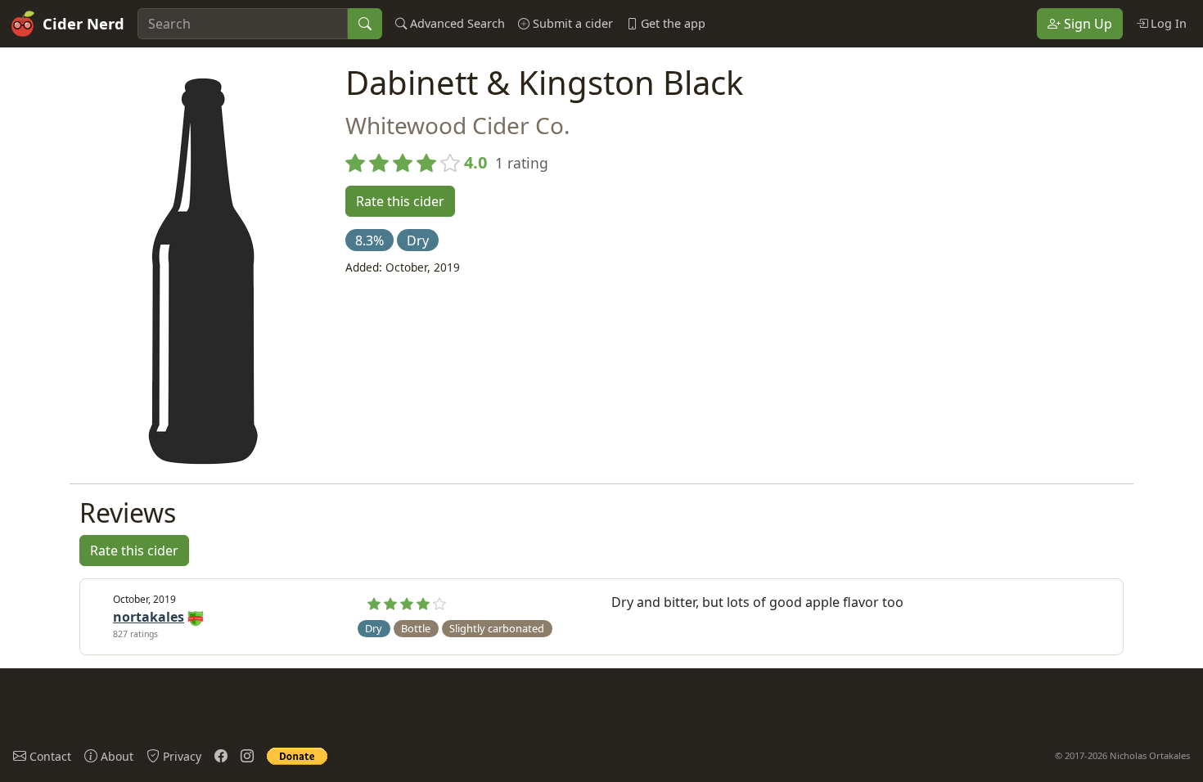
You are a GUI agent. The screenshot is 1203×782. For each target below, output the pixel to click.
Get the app (671, 23)
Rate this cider (400, 201)
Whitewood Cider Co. (457, 125)
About (115, 756)
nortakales (148, 617)
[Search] (365, 23)
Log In (1167, 23)
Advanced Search (456, 23)
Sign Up (1086, 24)
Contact (48, 756)
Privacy (180, 756)
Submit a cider (571, 23)
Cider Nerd (83, 23)
